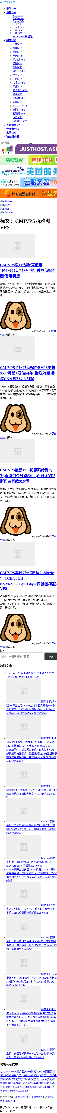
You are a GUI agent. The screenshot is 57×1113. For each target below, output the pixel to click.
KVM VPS (13, 1079)
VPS (39, 1075)
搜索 (2, 650)
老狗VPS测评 (7, 2)
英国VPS (17, 67)
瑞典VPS (17, 117)
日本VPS (17, 44)
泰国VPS (17, 102)
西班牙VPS (19, 113)
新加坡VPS (19, 59)
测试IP (38, 1071)
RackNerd (18, 15)
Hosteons (17, 32)
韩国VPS (17, 48)
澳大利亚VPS (20, 90)
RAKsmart (18, 18)
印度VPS (17, 86)
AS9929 (22, 1090)
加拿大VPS (19, 82)
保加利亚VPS (20, 121)
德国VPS (17, 63)
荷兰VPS (17, 75)
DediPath (17, 24)
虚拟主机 (13, 1087)
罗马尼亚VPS (20, 105)
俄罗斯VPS (19, 71)
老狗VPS (8, 1071)
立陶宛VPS (19, 109)
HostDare (17, 30)
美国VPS (17, 52)
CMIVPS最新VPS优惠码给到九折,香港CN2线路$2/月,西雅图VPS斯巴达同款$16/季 (27, 475)
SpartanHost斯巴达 (23, 36)
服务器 (23, 1071)
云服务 (45, 1079)
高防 (42, 1087)
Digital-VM (18, 21)
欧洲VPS (17, 55)
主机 (28, 1075)
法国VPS (17, 78)
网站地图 (37, 1097)
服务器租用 (40, 1083)
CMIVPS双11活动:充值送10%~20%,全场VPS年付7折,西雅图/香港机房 (27, 270)
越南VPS (17, 94)
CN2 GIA (15, 1075)
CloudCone (18, 27)
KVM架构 (29, 1087)
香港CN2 (23, 1083)
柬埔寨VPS (19, 98)
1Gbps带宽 (30, 1079)
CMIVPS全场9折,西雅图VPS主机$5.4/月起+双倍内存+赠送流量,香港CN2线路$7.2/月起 (27, 373)
